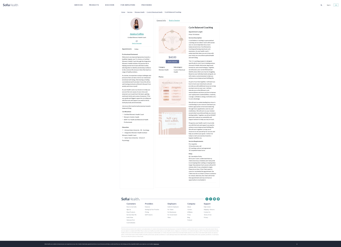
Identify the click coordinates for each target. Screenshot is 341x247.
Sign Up (129, 209)
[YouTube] (214, 198)
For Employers (128, 5)
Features (147, 207)
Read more (156, 244)
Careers (189, 209)
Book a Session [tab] (174, 20)
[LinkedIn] (218, 198)
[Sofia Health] (10, 5)
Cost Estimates (131, 222)
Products (94, 5)
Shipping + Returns (209, 209)
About (189, 207)
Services (78, 5)
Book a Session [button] (172, 61)
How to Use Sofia (131, 207)
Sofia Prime (130, 217)
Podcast (189, 220)
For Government (172, 215)
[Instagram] (206, 198)
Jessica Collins (137, 34)
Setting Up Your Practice (152, 209)
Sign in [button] (329, 5)
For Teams (170, 209)
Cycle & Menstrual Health (154, 12)
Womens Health (139, 12)
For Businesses (172, 212)
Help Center (207, 207)
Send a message (137, 43)
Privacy (206, 217)
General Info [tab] (161, 20)
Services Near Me (131, 215)
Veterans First (131, 220)
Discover (109, 5)
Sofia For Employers (173, 207)
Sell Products (149, 215)
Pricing (147, 212)
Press (189, 215)
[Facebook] (210, 198)
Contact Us (207, 212)
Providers (147, 5)
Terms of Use (207, 215)
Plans (169, 217)
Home (123, 12)
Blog (188, 217)
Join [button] (336, 5)
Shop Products (131, 212)
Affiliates (190, 212)
